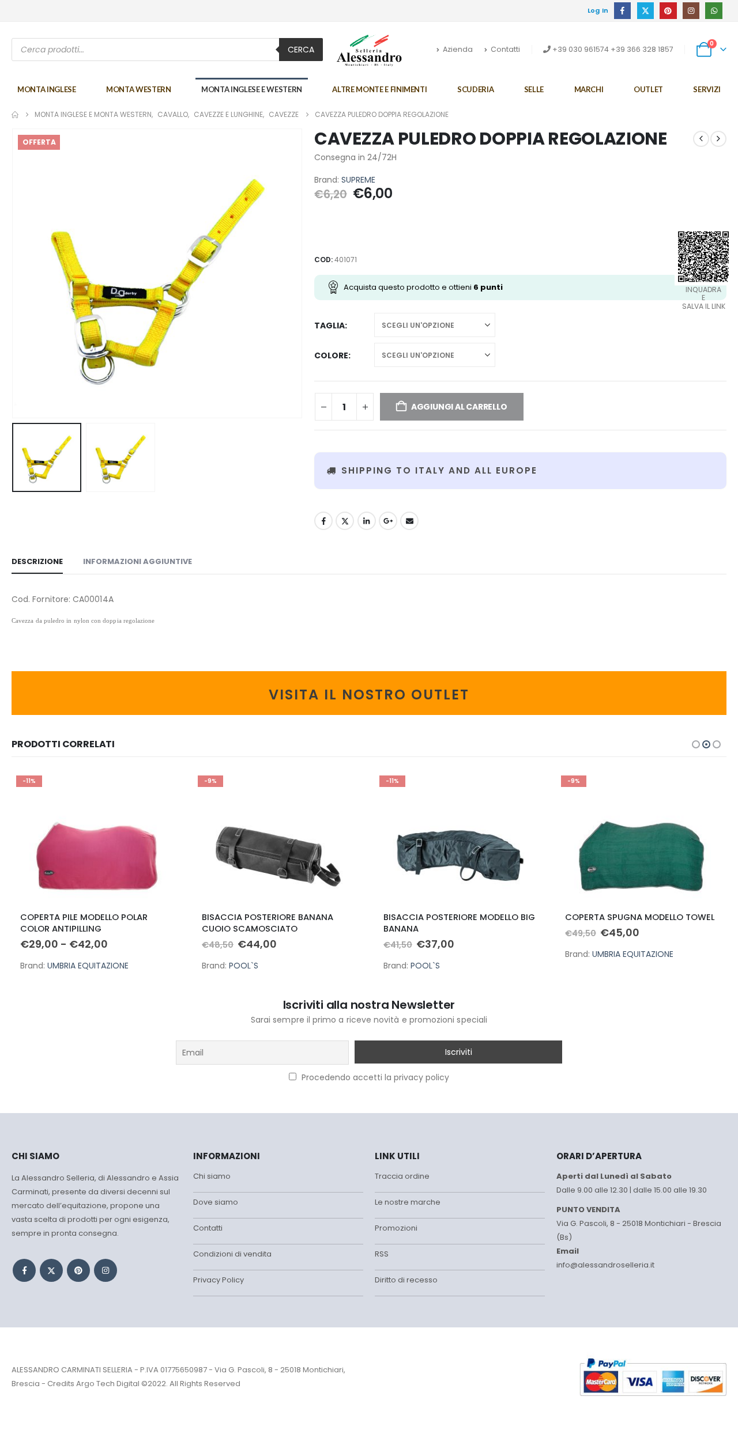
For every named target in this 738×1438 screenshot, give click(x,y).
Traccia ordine (402, 1176)
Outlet (648, 89)
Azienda (458, 49)
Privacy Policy (218, 1279)
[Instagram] (691, 10)
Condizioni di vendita (232, 1253)
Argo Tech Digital (108, 1383)
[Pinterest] (668, 10)
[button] (14, 273)
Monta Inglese (46, 89)
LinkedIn (366, 521)
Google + (388, 521)
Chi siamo (212, 1176)
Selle (534, 89)
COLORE (331, 355)
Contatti (505, 49)
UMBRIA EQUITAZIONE (88, 965)
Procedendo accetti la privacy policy (374, 1077)
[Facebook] (622, 10)
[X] (645, 10)
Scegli (162, 789)
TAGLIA (329, 325)
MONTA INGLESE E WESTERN (251, 89)
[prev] (701, 139)
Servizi (707, 89)
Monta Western (138, 89)
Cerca (301, 49)
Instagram (105, 1270)
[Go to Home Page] (15, 115)
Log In (598, 10)
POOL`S (243, 965)
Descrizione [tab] (37, 561)
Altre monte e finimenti (379, 89)
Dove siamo (215, 1202)
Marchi (589, 89)
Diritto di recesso (406, 1279)
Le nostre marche (407, 1202)
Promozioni (396, 1228)
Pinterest (78, 1270)
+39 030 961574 (580, 49)
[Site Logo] (369, 50)
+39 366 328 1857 (642, 49)
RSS (382, 1253)
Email (409, 521)
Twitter (345, 521)
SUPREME (358, 180)
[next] (718, 139)
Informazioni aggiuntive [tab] (137, 561)
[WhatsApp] (713, 10)
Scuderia (475, 89)
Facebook (323, 521)
